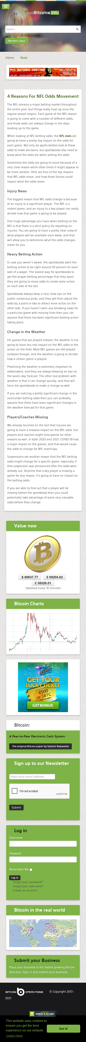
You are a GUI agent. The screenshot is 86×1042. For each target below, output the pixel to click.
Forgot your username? (28, 886)
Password (15, 853)
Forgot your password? (27, 882)
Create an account (24, 890)
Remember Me (19, 869)
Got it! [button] (63, 1028)
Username (16, 837)
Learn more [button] (14, 1035)
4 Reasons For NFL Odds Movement (43, 96)
